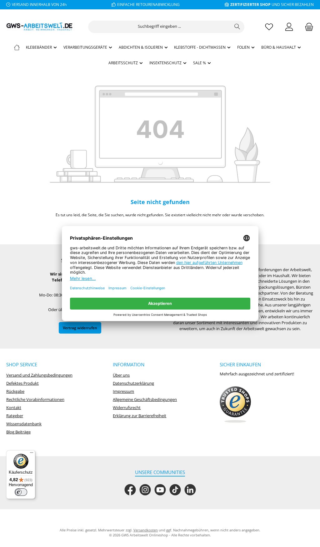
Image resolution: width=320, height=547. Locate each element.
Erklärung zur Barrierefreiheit (139, 415)
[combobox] (159, 27)
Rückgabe (15, 391)
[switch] (21, 492)
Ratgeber (14, 415)
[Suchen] (237, 27)
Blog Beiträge (18, 432)
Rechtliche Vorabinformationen (35, 399)
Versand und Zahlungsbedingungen (39, 375)
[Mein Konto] (289, 26)
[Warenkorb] (307, 26)
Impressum (123, 391)
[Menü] (31, 454)
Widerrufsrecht (127, 407)
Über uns (121, 375)
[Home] (17, 47)
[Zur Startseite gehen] (40, 26)
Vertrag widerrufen (80, 327)
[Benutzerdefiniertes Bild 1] (235, 404)
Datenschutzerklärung (133, 383)
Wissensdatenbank (24, 424)
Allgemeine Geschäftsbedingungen (145, 399)
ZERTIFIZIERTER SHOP (250, 4)
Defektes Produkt (22, 383)
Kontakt (13, 407)
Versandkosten (145, 530)
